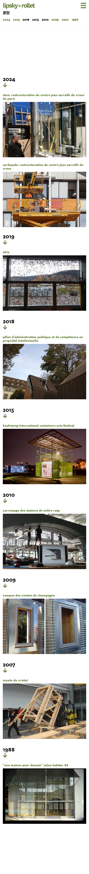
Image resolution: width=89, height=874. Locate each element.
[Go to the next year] (5, 85)
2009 (55, 19)
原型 (6, 13)
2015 (35, 19)
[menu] (76, 5)
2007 (65, 19)
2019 (16, 19)
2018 (25, 19)
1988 (75, 19)
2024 (6, 19)
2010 (45, 19)
